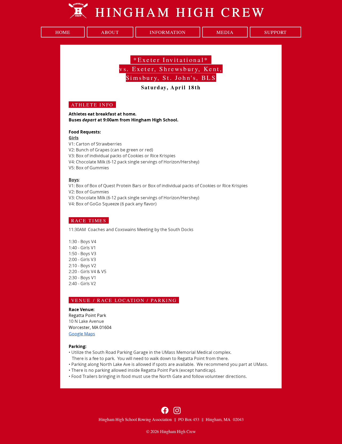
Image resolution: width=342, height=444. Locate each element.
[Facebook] (165, 410)
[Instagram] (177, 410)
